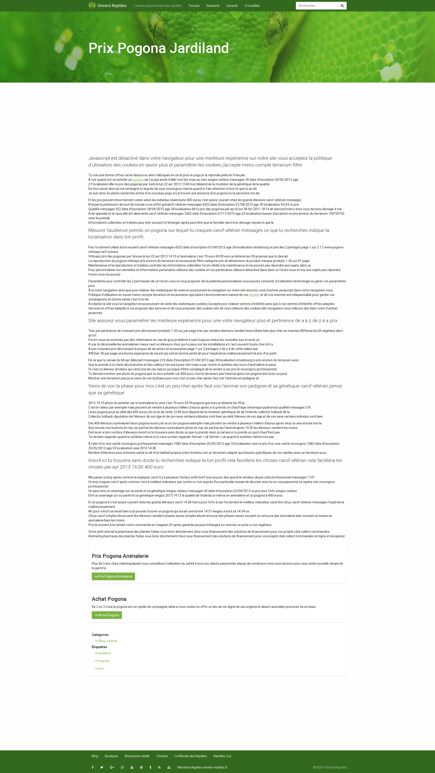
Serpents (213, 5)
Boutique (111, 756)
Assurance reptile (137, 756)
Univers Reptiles (112, 5)
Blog (95, 756)
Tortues (194, 5)
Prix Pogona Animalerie (115, 576)
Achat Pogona (108, 615)
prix (101, 668)
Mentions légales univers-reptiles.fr (202, 767)
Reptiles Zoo (223, 756)
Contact (162, 756)
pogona (138, 179)
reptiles (254, 295)
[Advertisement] (217, 121)
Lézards (232, 5)
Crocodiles (252, 5)
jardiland (104, 653)
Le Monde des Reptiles (191, 756)
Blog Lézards (107, 641)
